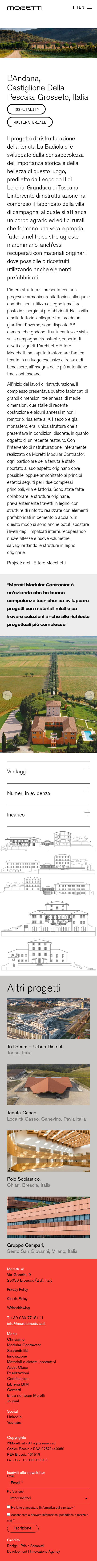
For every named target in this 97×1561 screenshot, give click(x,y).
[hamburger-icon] (89, 7)
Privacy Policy (17, 1290)
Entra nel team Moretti (26, 1396)
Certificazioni (18, 1379)
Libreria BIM (18, 1384)
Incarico (16, 814)
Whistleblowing (18, 1308)
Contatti (14, 1390)
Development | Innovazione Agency (33, 1552)
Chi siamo (15, 1340)
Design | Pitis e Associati (25, 1546)
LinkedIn (14, 1417)
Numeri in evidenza (28, 793)
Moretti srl (15, 1269)
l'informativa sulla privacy (56, 1507)
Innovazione (17, 1356)
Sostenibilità (17, 1351)
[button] (7, 695)
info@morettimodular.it (26, 1324)
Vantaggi (17, 771)
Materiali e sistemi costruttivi (31, 1362)
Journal (13, 1401)
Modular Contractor (24, 1345)
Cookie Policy (17, 1299)
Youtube (14, 1423)
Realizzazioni (18, 1373)
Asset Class (17, 1368)
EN (81, 8)
